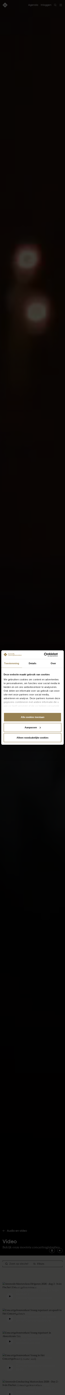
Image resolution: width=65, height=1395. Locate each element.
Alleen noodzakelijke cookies (32, 737)
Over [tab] (53, 663)
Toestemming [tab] (11, 663)
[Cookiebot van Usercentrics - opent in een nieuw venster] (47, 655)
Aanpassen (31, 727)
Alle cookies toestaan (32, 717)
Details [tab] (32, 663)
